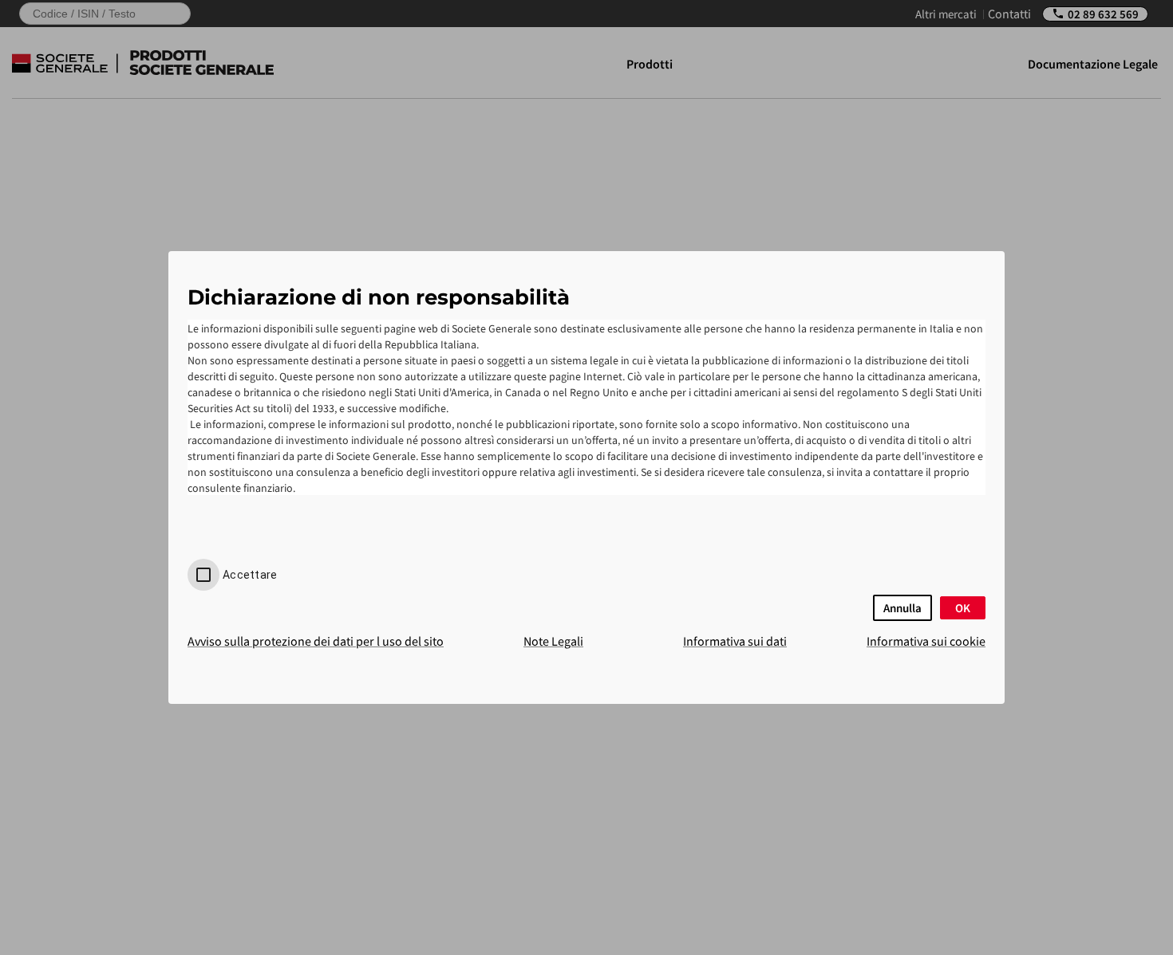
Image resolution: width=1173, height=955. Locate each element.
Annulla (902, 607)
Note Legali (553, 641)
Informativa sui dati (735, 641)
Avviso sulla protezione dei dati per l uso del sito (316, 641)
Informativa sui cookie (926, 641)
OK (962, 607)
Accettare (250, 574)
